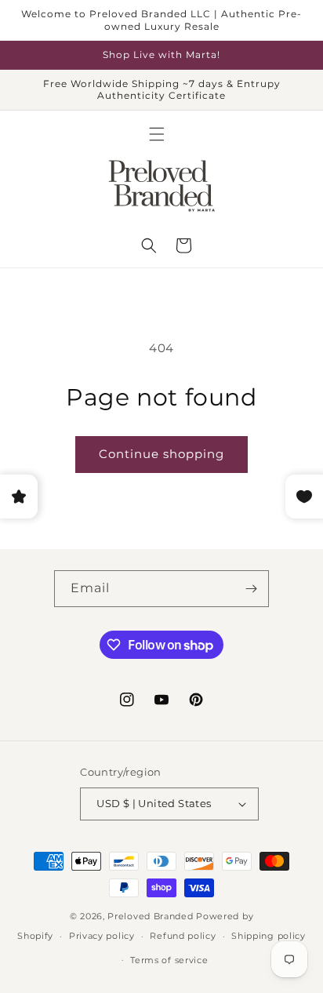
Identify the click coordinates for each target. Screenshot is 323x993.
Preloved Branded (151, 916)
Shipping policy (268, 935)
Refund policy (183, 935)
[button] (157, 134)
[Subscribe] (251, 588)
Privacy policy (102, 935)
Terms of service (169, 960)
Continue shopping (161, 453)
